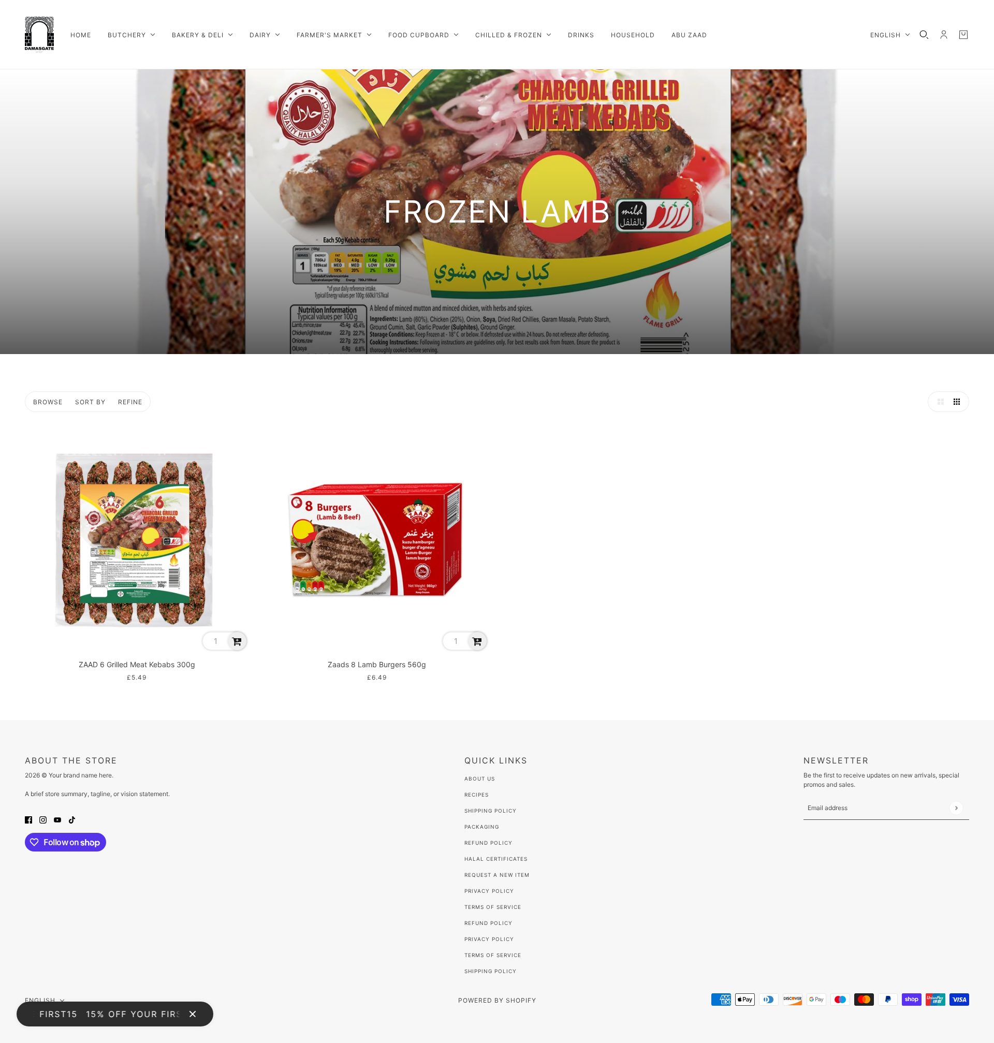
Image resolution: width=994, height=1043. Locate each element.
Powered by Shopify (497, 1000)
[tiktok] (72, 819)
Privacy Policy (489, 891)
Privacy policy (489, 939)
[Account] (943, 34)
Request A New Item (497, 875)
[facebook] (28, 819)
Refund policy (488, 923)
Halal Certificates (496, 859)
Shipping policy (490, 971)
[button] (938, 401)
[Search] (924, 34)
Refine (130, 402)
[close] (192, 1014)
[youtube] (57, 819)
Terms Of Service (492, 907)
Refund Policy (488, 843)
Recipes (476, 794)
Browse (48, 402)
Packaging (481, 827)
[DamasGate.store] (39, 35)
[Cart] (963, 34)
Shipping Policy (490, 810)
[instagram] (43, 819)
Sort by (90, 402)
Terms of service (492, 955)
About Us (479, 778)
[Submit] (956, 808)
